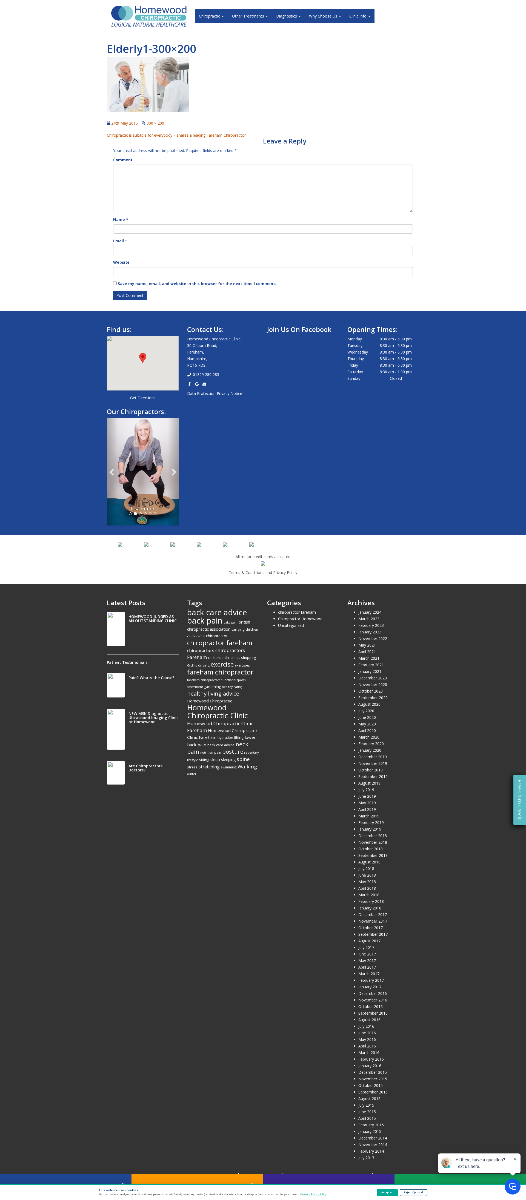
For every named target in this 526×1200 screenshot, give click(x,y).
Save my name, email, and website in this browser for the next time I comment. (197, 283)
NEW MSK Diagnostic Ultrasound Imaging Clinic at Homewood (153, 717)
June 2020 (367, 717)
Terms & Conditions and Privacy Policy (263, 572)
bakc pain (231, 622)
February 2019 (371, 822)
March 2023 (368, 618)
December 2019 (372, 756)
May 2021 (367, 645)
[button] (142, 358)
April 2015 (367, 1118)
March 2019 (368, 816)
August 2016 (369, 1019)
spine (243, 759)
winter (191, 774)
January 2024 (369, 612)
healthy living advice (213, 693)
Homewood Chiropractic (209, 701)
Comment (123, 159)
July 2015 (366, 1105)
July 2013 (366, 1157)
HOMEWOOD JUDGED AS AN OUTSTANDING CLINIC (152, 618)
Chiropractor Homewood (300, 618)
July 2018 (366, 868)
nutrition (206, 752)
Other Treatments (248, 16)
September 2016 (373, 1013)
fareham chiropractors (203, 680)
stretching (209, 767)
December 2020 (372, 678)
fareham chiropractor (220, 671)
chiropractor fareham (219, 642)
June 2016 (367, 1032)
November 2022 (372, 638)
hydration (225, 737)
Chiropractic (210, 16)
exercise (222, 664)
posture (232, 751)
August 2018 (369, 862)
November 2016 (372, 1000)
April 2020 (367, 730)
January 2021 (369, 671)
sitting (204, 759)
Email (118, 240)
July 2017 (366, 947)
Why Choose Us (323, 16)
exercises (242, 665)
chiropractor (217, 635)
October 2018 (370, 848)
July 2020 (366, 710)
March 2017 (368, 973)
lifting (239, 737)
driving (204, 665)
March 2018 (368, 894)
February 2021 (371, 664)
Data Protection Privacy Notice (214, 393)
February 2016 (371, 1059)
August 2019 (369, 783)
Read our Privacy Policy (313, 1194)
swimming (228, 767)
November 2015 (372, 1078)
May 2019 (367, 802)
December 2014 (372, 1138)
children (251, 629)
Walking (247, 766)
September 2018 (373, 855)
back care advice (217, 612)
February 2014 (371, 1151)
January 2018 (369, 908)
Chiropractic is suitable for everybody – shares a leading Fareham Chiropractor (176, 135)
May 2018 (367, 881)
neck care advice (221, 744)
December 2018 (372, 835)
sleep (215, 759)
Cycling (192, 665)
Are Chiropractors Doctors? (145, 768)
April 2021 (367, 651)
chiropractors (200, 650)
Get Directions (143, 397)
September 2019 (373, 776)
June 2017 (367, 954)
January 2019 (369, 829)
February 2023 (371, 625)
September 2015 (373, 1092)
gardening (212, 686)
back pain (204, 620)
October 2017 (370, 927)
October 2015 (370, 1085)
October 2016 (370, 1006)
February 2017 (371, 980)
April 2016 (367, 1046)
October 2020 (370, 691)
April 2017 (367, 967)
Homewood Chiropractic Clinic (217, 711)
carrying (237, 629)
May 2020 (367, 724)
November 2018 (372, 842)
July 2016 (366, 1026)
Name (119, 219)
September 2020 (373, 697)
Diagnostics (287, 16)
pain (217, 752)
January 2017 (369, 986)
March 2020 (368, 737)
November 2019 (372, 763)
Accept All (387, 1192)
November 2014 (372, 1144)
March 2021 (368, 658)
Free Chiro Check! (519, 800)
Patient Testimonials (127, 662)
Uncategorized (291, 625)
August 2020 (369, 704)
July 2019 (366, 789)
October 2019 (370, 770)
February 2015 (371, 1124)
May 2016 (367, 1039)
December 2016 (372, 993)
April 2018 (367, 888)
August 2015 (369, 1098)
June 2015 (367, 1111)
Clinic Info (358, 16)
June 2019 (367, 796)
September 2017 (373, 934)
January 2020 (369, 750)
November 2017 (372, 921)
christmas (216, 657)
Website (121, 262)
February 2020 (371, 743)
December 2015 (372, 1072)
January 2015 (369, 1131)
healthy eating (232, 687)
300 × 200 (155, 123)
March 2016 (368, 1052)
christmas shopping (240, 657)
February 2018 (371, 901)
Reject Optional (413, 1192)
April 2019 (367, 809)
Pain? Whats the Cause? (151, 677)
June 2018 (367, 875)
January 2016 (369, 1065)
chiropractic (196, 636)
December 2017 (372, 914)
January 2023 (369, 632)
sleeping (228, 759)
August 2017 (369, 940)
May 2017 (367, 960)
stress (192, 767)
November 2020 (372, 684)
